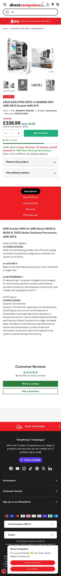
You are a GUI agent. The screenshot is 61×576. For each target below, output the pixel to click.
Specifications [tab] (30, 197)
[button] (57, 4)
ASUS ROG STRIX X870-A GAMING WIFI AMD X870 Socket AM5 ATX (28, 28)
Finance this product (17, 161)
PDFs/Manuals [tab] (30, 215)
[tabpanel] (30, 282)
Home (5, 28)
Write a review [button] (30, 383)
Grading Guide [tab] (30, 203)
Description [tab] (30, 191)
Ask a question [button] (30, 391)
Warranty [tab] (30, 209)
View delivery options (17, 172)
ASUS (5, 110)
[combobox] (30, 12)
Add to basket (40, 133)
